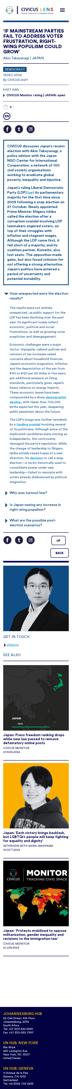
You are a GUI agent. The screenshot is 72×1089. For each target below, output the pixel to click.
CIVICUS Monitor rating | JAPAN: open (35, 95)
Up (58, 540)
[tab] (36, 295)
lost (30, 192)
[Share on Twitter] (19, 129)
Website (13, 645)
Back (60, 553)
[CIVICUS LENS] (29, 10)
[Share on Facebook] (7, 129)
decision (36, 458)
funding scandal (28, 424)
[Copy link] (30, 129)
